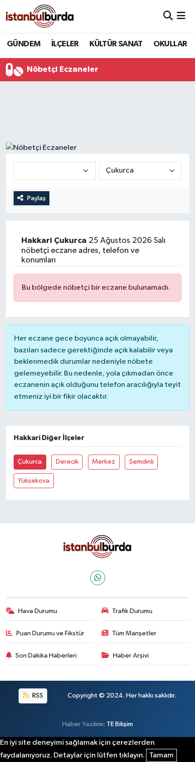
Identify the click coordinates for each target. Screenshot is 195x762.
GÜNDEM (23, 44)
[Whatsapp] (97, 577)
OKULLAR (170, 44)
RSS (37, 695)
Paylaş (36, 198)
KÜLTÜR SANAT (115, 44)
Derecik (67, 461)
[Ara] (168, 16)
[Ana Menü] (181, 16)
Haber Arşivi (131, 655)
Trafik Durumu (132, 611)
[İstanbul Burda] (40, 16)
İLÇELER (65, 44)
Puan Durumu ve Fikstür (50, 633)
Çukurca (30, 461)
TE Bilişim (120, 724)
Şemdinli (141, 461)
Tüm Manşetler (134, 633)
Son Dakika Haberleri (46, 655)
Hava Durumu (37, 611)
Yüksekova (33, 480)
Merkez (103, 461)
